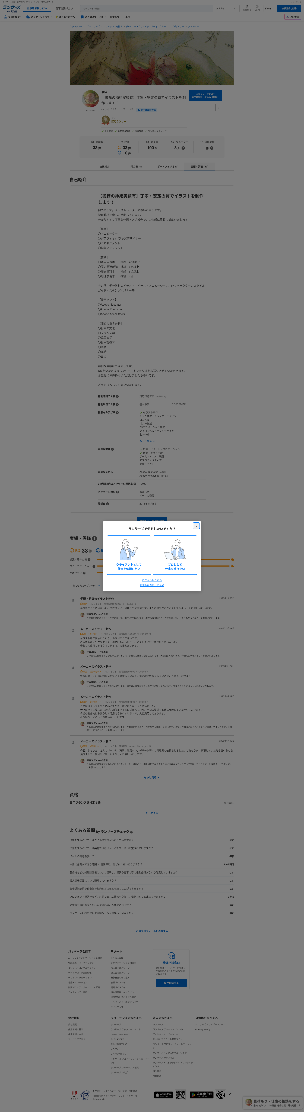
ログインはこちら (152, 580)
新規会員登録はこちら (152, 585)
